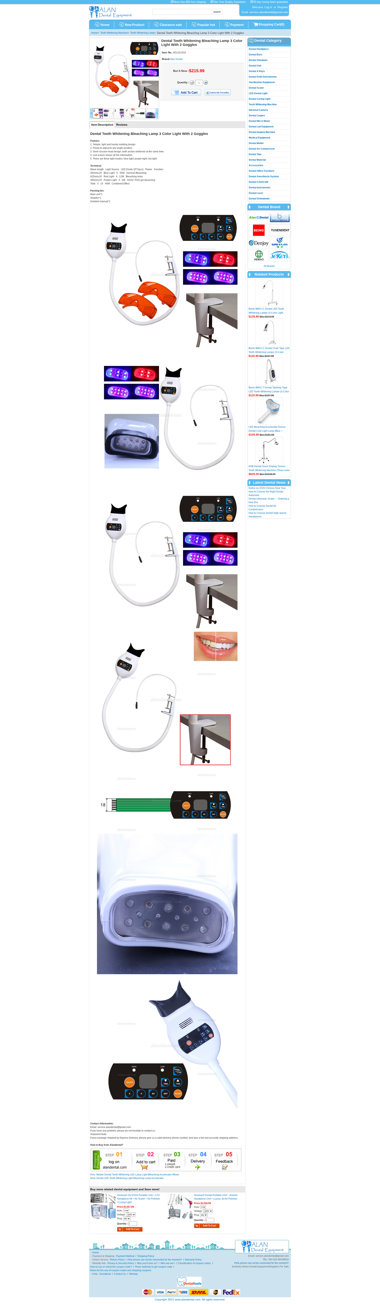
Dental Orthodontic (259, 198)
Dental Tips (255, 154)
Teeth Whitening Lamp (142, 32)
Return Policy (117, 1259)
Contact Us (120, 1274)
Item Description (102, 124)
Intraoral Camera (258, 110)
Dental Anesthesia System (264, 176)
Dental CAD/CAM (258, 182)
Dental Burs (255, 54)
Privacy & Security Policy (120, 1263)
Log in (268, 7)
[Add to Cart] (186, 92)
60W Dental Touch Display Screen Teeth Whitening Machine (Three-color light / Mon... (269, 470)
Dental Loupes (257, 115)
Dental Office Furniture (261, 171)
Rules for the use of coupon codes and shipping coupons (120, 1270)
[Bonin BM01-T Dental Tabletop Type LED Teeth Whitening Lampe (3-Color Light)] (269, 372)
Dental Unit (255, 65)
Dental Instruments (259, 187)
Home (105, 25)
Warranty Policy (193, 1259)
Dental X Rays (257, 71)
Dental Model (256, 143)
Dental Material (257, 159)
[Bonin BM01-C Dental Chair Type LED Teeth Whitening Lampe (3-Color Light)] (269, 332)
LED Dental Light (258, 93)
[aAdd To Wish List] (220, 92)
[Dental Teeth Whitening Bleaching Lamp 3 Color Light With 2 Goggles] (124, 72)
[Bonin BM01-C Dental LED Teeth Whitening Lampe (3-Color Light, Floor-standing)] (269, 293)
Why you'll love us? (147, 1263)
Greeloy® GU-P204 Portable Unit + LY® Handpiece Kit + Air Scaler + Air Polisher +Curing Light (138, 1199)
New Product (134, 25)
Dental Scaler (256, 87)
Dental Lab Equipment (261, 126)
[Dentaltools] (189, 1285)
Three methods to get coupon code (153, 1266)
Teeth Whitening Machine (114, 32)
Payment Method (125, 1256)
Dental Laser (256, 193)
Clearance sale (171, 25)
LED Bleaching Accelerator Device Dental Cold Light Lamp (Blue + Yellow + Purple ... (267, 431)
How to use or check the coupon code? (111, 1266)
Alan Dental (176, 59)
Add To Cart (132, 1229)
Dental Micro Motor (259, 121)
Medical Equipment (259, 137)
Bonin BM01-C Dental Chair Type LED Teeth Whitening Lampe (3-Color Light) (269, 352)
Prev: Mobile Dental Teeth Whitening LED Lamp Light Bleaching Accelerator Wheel (134, 1174)
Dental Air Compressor (262, 148)
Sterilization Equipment (262, 82)
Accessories (256, 165)
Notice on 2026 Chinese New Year (267, 488)
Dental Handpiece (259, 49)
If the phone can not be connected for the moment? (154, 1259)
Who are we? (168, 1263)
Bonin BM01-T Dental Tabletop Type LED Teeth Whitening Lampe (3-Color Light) (269, 391)
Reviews (121, 124)
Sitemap (133, 1274)
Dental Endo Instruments (263, 76)
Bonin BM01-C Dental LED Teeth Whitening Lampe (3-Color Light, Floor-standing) (266, 312)
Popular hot (206, 25)
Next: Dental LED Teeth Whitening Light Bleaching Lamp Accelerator (127, 1178)
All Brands (269, 266)
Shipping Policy (145, 1256)
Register (282, 7)
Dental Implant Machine (262, 132)
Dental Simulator (258, 60)
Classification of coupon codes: (194, 1263)
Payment (237, 25)
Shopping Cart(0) (271, 24)
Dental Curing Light (259, 99)
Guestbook (105, 1274)
